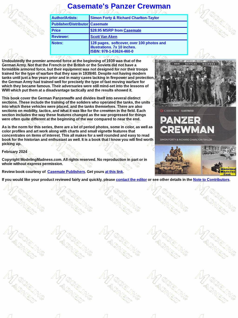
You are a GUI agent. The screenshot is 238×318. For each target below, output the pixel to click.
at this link (114, 172)
